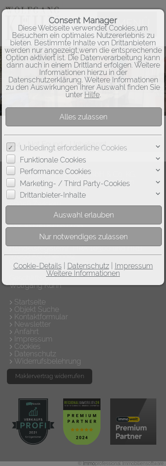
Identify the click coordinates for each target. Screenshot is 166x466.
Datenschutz (88, 265)
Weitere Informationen (83, 273)
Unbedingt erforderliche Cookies (73, 147)
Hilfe (92, 94)
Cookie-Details (37, 265)
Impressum (134, 265)
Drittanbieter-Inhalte (53, 195)
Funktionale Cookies (53, 159)
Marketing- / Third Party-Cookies (75, 183)
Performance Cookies (55, 171)
